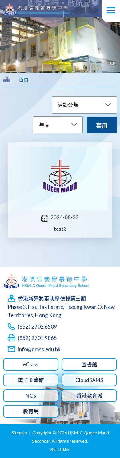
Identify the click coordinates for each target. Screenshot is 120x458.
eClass (30, 364)
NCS (31, 395)
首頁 (24, 79)
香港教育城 (89, 395)
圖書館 (89, 364)
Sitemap (19, 432)
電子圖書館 (31, 380)
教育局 (31, 411)
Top (104, 431)
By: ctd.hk (60, 449)
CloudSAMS (89, 380)
